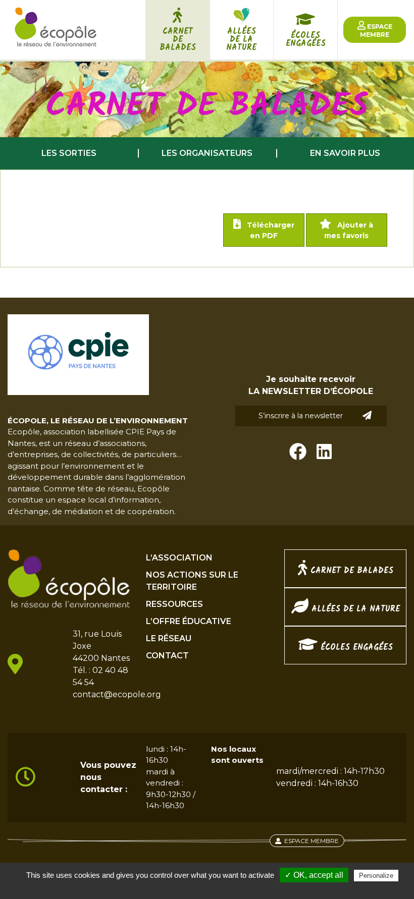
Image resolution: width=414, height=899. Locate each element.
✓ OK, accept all (314, 875)
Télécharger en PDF (269, 230)
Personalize (376, 875)
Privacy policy (212, 888)
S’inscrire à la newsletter (300, 415)
